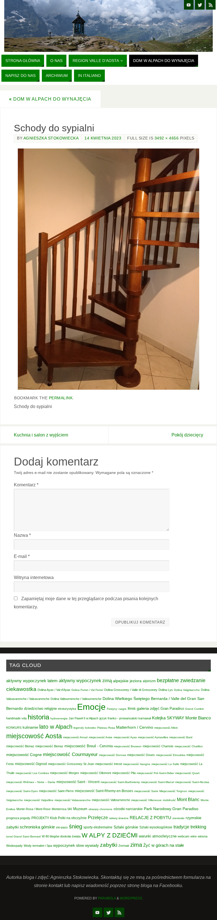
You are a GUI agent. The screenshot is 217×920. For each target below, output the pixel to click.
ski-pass (62, 827)
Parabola (107, 898)
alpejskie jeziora (127, 681)
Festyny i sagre (117, 708)
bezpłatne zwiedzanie (181, 680)
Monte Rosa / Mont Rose (33, 809)
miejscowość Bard (180, 737)
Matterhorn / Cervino (134, 727)
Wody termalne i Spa (38, 845)
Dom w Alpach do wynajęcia (50, 98)
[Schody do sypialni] (108, 269)
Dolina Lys (166, 689)
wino (193, 836)
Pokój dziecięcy (187, 434)
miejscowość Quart (187, 773)
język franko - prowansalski (118, 718)
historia (38, 717)
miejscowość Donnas (112, 755)
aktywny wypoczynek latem (32, 681)
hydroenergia (59, 718)
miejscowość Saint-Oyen (22, 791)
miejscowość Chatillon (189, 746)
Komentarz (26, 484)
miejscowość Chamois (158, 746)
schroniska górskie (37, 826)
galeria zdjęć (148, 708)
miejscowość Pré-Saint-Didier (155, 773)
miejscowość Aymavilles (153, 737)
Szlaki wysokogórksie (155, 827)
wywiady (92, 846)
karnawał (144, 718)
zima (136, 845)
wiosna (202, 836)
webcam (183, 836)
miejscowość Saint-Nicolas (192, 782)
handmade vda (16, 718)
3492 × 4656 (167, 138)
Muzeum (80, 809)
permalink (61, 398)
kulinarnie (30, 727)
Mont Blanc (188, 799)
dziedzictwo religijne (40, 708)
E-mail (22, 556)
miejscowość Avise (100, 737)
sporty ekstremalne (97, 827)
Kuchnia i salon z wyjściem (41, 434)
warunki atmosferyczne (158, 836)
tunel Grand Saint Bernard (23, 836)
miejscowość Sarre (146, 791)
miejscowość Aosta (34, 736)
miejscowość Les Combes (32, 773)
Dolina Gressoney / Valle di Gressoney (130, 689)
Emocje (91, 706)
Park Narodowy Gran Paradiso (171, 808)
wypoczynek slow (68, 845)
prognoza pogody (18, 818)
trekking (198, 826)
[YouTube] (189, 5)
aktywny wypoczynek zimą (85, 680)
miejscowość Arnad (75, 737)
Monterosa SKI (62, 809)
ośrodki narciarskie (128, 809)
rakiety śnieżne (119, 818)
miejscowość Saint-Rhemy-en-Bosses (104, 791)
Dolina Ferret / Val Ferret (87, 689)
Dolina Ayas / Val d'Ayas (54, 689)
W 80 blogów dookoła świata (61, 836)
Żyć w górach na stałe (163, 845)
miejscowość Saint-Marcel (157, 782)
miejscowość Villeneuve (146, 800)
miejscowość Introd (108, 764)
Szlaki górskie (126, 827)
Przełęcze (98, 817)
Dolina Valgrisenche (187, 689)
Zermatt (123, 845)
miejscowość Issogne (136, 764)
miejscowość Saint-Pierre (56, 791)
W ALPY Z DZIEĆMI (110, 835)
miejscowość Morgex (64, 773)
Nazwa (22, 535)
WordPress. (131, 898)
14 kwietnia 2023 (102, 138)
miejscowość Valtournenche (111, 800)
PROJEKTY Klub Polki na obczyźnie (59, 818)
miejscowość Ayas (125, 737)
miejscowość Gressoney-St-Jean (71, 764)
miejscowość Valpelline (38, 800)
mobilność (169, 800)
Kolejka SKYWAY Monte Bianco (181, 718)
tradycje (181, 826)
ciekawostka (21, 689)
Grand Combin (194, 708)
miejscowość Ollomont (95, 773)
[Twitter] (200, 5)
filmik (132, 709)
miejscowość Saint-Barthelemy (120, 782)
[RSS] (211, 5)
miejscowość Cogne (24, 754)
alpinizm (149, 681)
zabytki (108, 845)
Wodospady (14, 845)
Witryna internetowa (34, 577)
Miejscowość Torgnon (173, 791)
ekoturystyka (67, 708)
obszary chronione (100, 809)
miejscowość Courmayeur (70, 754)
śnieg (75, 826)
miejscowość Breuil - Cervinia (88, 746)
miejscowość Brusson (128, 746)
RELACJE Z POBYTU (150, 817)
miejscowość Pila (124, 773)
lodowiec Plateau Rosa (100, 727)
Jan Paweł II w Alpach (83, 718)
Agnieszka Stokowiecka (51, 138)
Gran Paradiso (172, 708)
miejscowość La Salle (165, 764)
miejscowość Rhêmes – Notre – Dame (30, 782)
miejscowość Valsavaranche (73, 800)
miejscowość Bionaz (20, 746)
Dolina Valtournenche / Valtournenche (76, 698)
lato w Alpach (55, 727)
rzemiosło (178, 818)
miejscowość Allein (166, 727)
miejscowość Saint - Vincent (78, 782)
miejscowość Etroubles (170, 755)
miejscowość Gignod (31, 764)
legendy (78, 727)
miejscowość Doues (141, 755)
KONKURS (13, 727)
